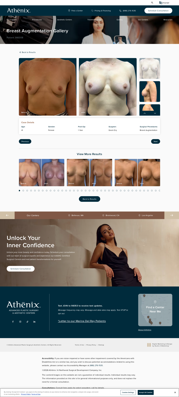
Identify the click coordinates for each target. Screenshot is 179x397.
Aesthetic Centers (64, 19)
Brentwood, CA (77, 215)
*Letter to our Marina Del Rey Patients (82, 320)
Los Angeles (112, 215)
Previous (25, 141)
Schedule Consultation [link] (158, 10)
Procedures (37, 19)
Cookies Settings (128, 392)
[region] (89, 392)
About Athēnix (144, 330)
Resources (168, 19)
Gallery (120, 19)
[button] (152, 2)
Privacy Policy (91, 345)
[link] (75, 10)
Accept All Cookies (145, 392)
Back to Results (28, 52)
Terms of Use (79, 345)
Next (156, 141)
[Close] (175, 392)
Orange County (147, 215)
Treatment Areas (94, 19)
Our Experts (12, 19)
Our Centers (143, 19)
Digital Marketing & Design (162, 345)
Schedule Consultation (20, 268)
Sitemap (101, 345)
